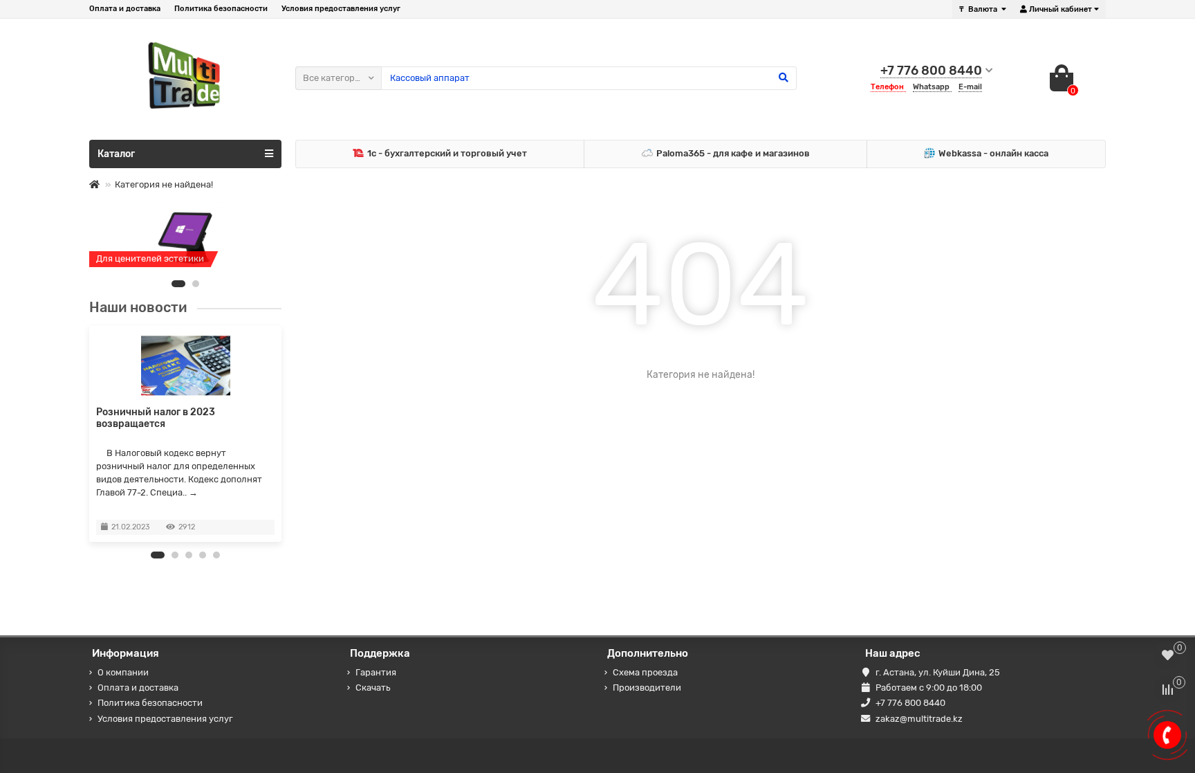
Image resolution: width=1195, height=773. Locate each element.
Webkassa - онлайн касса (993, 153)
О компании (123, 672)
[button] (178, 283)
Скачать (372, 687)
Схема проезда (645, 672)
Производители (647, 687)
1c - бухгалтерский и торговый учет (447, 153)
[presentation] (90, 433)
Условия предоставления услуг (340, 8)
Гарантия (375, 672)
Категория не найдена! (164, 184)
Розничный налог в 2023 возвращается (155, 418)
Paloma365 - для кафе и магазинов (733, 153)
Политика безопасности (221, 8)
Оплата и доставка (124, 8)
